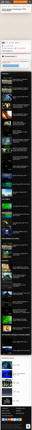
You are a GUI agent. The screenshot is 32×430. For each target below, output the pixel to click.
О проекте (5, 408)
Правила (18, 410)
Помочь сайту (6, 410)
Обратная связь (6, 413)
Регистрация (23, 1)
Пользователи (20, 413)
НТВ (9, 6)
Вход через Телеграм (11, 65)
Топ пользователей (7, 415)
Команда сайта (20, 408)
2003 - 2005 (26, 6)
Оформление (16, 6)
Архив (3, 6)
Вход (15, 1)
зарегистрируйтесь (14, 61)
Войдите (5, 61)
